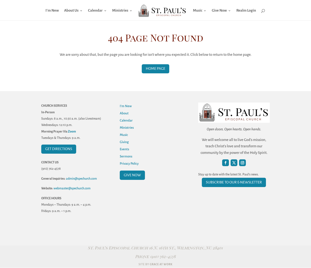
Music (197, 10)
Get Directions (58, 149)
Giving (124, 142)
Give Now (219, 10)
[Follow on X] (234, 162)
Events (124, 149)
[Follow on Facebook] (225, 162)
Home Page (155, 69)
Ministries (120, 10)
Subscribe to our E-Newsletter (234, 182)
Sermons (126, 156)
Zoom (72, 131)
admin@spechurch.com (81, 178)
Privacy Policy (129, 163)
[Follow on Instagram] (242, 162)
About (124, 113)
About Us (71, 10)
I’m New (52, 10)
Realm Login (246, 10)
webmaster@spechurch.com (72, 188)
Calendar (95, 10)
